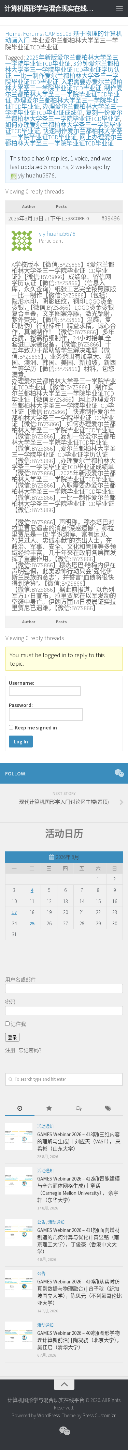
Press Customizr (99, 1415)
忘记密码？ (31, 1050)
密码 (10, 1002)
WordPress (48, 1415)
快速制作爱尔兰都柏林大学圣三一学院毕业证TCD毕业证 (64, 134)
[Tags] (108, 1108)
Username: (21, 683)
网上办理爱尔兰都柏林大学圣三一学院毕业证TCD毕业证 (64, 140)
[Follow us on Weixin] (119, 773)
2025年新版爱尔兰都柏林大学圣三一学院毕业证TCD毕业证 (61, 60)
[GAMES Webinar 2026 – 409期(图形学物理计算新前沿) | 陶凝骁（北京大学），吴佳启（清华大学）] (18, 1335)
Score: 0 (79, 218)
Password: (21, 705)
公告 (41, 1222)
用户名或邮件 (20, 979)
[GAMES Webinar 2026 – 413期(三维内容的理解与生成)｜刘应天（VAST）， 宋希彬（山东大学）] (18, 1136)
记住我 (18, 1024)
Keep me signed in (36, 728)
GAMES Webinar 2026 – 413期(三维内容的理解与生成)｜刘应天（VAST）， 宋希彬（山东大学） (78, 1141)
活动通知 (45, 1126)
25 (32, 923)
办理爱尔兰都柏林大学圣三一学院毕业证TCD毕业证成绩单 (64, 110)
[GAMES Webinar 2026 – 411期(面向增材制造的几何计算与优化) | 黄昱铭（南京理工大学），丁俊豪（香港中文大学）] (18, 1232)
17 (14, 912)
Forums (32, 33)
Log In (21, 741)
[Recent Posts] (19, 1108)
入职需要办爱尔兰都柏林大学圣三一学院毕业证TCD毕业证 (64, 85)
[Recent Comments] (79, 1108)
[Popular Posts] (49, 1108)
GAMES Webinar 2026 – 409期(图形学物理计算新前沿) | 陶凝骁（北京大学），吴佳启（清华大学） (79, 1340)
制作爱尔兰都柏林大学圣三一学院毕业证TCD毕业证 (64, 94)
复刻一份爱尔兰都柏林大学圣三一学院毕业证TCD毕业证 (64, 116)
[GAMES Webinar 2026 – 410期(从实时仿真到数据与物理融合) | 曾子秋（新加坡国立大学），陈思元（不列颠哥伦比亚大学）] (18, 1283)
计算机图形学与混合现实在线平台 (50, 8)
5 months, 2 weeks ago (73, 167)
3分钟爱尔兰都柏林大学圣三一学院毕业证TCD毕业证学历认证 (62, 70)
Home (12, 33)
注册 (10, 1050)
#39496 (110, 218)
